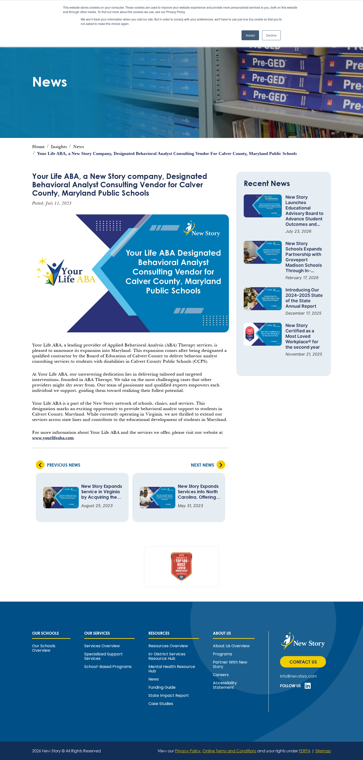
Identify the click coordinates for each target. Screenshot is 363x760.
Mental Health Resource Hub (171, 669)
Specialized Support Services (103, 656)
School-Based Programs (108, 667)
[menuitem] (51, 642)
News (78, 146)
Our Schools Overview (43, 648)
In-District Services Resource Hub (166, 656)
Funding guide (162, 687)
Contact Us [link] (305, 663)
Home (38, 146)
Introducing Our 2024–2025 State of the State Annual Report (304, 298)
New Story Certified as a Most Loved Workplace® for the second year (302, 336)
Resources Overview (168, 646)
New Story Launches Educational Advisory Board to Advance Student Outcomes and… (304, 210)
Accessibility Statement (225, 685)
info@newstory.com (298, 676)
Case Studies (160, 704)
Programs (222, 654)
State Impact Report (168, 695)
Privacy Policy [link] (188, 750)
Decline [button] (271, 35)
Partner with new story (230, 664)
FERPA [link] (305, 750)
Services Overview (102, 646)
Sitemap (323, 750)
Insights (59, 146)
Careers (221, 675)
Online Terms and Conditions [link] (229, 750)
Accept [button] (250, 35)
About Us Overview (231, 646)
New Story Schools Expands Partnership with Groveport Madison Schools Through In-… (303, 257)
